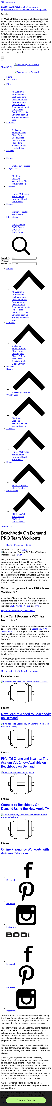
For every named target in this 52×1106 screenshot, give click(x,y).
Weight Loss (12, 168)
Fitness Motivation (20, 194)
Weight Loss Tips (19, 184)
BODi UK (16, 230)
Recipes (9, 158)
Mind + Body (18, 197)
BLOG (9, 545)
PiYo (28, 606)
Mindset (10, 151)
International (12, 217)
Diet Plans (16, 176)
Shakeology (17, 130)
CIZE (12, 606)
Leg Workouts (18, 105)
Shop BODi (6, 67)
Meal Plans (17, 143)
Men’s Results (18, 214)
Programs (18, 545)
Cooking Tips (18, 138)
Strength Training (20, 115)
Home (9, 77)
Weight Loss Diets (20, 181)
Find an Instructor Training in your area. (19, 671)
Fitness (9, 84)
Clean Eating (17, 135)
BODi (28, 545)
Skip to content (8, 2)
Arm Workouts (19, 94)
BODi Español (18, 225)
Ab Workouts (18, 92)
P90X (37, 606)
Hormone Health (19, 199)
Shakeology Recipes (21, 166)
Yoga (14, 120)
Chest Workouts (19, 99)
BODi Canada (18, 232)
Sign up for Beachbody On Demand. (18, 611)
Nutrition (10, 122)
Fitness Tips (17, 110)
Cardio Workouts (20, 112)
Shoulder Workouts (21, 107)
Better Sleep (17, 202)
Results (9, 204)
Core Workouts (19, 102)
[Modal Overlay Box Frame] (26, 1098)
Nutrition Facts (19, 133)
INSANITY (20, 606)
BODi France (18, 227)
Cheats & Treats (19, 140)
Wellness (10, 186)
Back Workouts (19, 97)
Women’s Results (20, 212)
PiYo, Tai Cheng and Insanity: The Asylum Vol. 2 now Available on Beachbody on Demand (24, 762)
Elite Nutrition (18, 148)
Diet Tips (16, 179)
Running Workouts (20, 117)
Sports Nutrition (19, 145)
